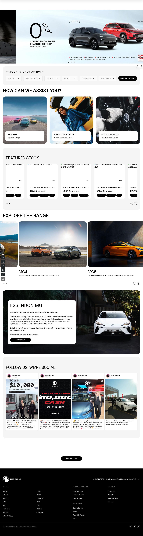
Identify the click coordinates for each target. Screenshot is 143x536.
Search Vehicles (127, 78)
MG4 (38, 502)
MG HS (38, 491)
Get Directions (71, 458)
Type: (10, 78)
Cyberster (39, 512)
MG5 (4, 505)
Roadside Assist (78, 515)
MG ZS (5, 495)
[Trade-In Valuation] (3, 257)
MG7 (38, 505)
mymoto (29, 335)
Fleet (74, 519)
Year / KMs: (86, 78)
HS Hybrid (6, 509)
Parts (75, 511)
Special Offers (78, 491)
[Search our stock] (3, 270)
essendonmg (16, 375)
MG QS (38, 495)
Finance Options (78, 495)
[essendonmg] (8, 376)
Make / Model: (31, 78)
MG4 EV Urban (8, 516)
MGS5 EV (6, 498)
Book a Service (78, 508)
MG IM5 (39, 509)
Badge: (48, 78)
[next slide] (141, 66)
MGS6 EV (39, 498)
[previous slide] (137, 66)
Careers (110, 502)
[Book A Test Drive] (3, 274)
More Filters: (105, 78)
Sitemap (34, 526)
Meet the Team (113, 498)
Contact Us (20, 340)
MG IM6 (5, 512)
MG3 (4, 502)
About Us (111, 495)
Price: (66, 78)
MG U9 (5, 491)
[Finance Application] (3, 262)
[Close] (3, 279)
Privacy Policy (27, 526)
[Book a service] (3, 266)
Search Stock (77, 498)
